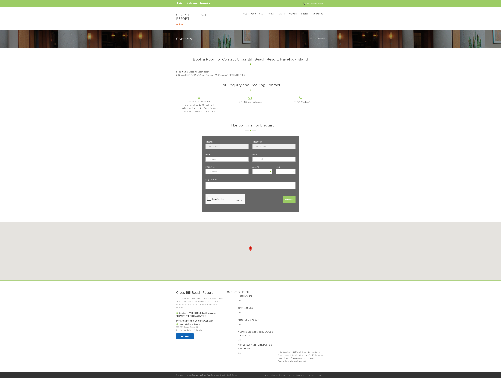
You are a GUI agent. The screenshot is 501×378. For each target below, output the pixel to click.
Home (244, 14)
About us (275, 375)
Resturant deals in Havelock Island (292, 361)
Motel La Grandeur (248, 320)
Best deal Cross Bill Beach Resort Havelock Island (300, 352)
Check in (209, 142)
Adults (255, 167)
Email (254, 154)
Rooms (271, 14)
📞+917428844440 (312, 3)
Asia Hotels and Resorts (204, 375)
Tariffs (281, 14)
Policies (283, 375)
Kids (278, 167)
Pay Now (185, 336)
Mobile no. (210, 167)
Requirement (211, 179)
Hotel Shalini (245, 296)
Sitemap (311, 375)
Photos (304, 14)
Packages (293, 14)
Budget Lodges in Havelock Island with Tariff (295, 355)
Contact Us (317, 14)
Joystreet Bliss (245, 308)
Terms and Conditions (297, 375)
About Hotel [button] (257, 14)
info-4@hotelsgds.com (250, 102)
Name (207, 154)
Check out (257, 142)
